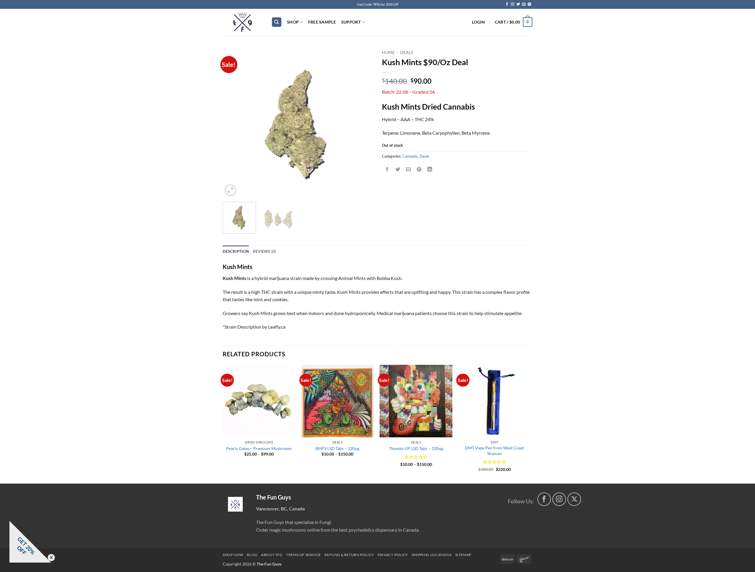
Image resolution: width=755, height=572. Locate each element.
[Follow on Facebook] (507, 4)
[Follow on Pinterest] (529, 4)
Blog (252, 555)
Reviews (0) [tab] (264, 251)
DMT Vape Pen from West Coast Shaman (494, 450)
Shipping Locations (432, 555)
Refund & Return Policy (349, 555)
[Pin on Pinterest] (419, 169)
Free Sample (322, 21)
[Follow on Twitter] (518, 4)
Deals (406, 52)
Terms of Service (303, 555)
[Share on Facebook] (387, 169)
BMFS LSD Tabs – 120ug (337, 448)
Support (351, 21)
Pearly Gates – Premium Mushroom (259, 448)
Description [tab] (236, 251)
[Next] (362, 122)
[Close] (50, 558)
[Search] (276, 22)
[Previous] (233, 122)
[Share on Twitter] (398, 169)
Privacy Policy (393, 555)
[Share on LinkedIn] (430, 169)
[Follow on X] (574, 499)
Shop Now (233, 555)
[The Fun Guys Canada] (235, 504)
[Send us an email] (524, 4)
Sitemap (463, 555)
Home (388, 52)
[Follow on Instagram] (512, 4)
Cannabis (410, 156)
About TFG (272, 555)
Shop (293, 21)
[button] (478, 22)
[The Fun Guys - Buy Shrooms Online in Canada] (242, 22)
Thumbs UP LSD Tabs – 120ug (416, 448)
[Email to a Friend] (408, 169)
